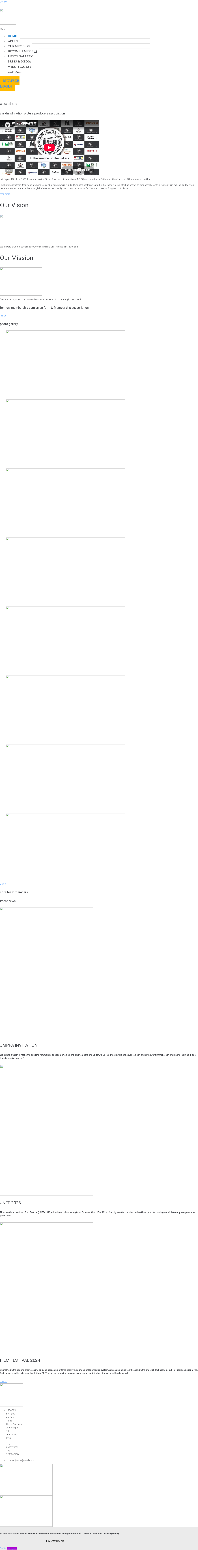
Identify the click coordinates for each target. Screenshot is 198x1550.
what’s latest (19, 66)
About (13, 41)
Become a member (22, 51)
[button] (75, 29)
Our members (19, 46)
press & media (19, 61)
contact (15, 71)
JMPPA (3, 1)
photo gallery (20, 56)
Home (12, 36)
